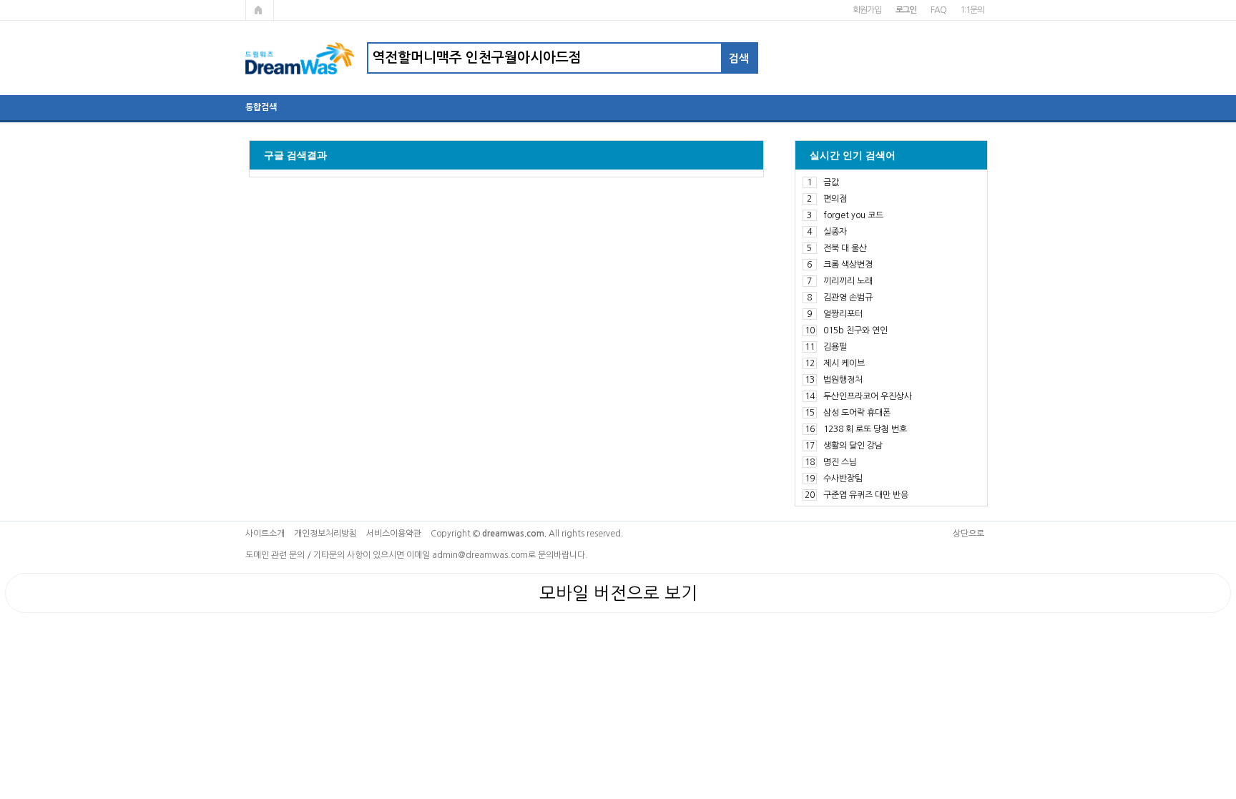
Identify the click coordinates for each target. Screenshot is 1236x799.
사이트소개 (265, 533)
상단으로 (968, 533)
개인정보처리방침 (325, 533)
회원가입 (867, 10)
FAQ (938, 10)
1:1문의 (972, 10)
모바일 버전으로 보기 (618, 593)
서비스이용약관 (393, 533)
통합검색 (261, 107)
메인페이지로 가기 (259, 10)
